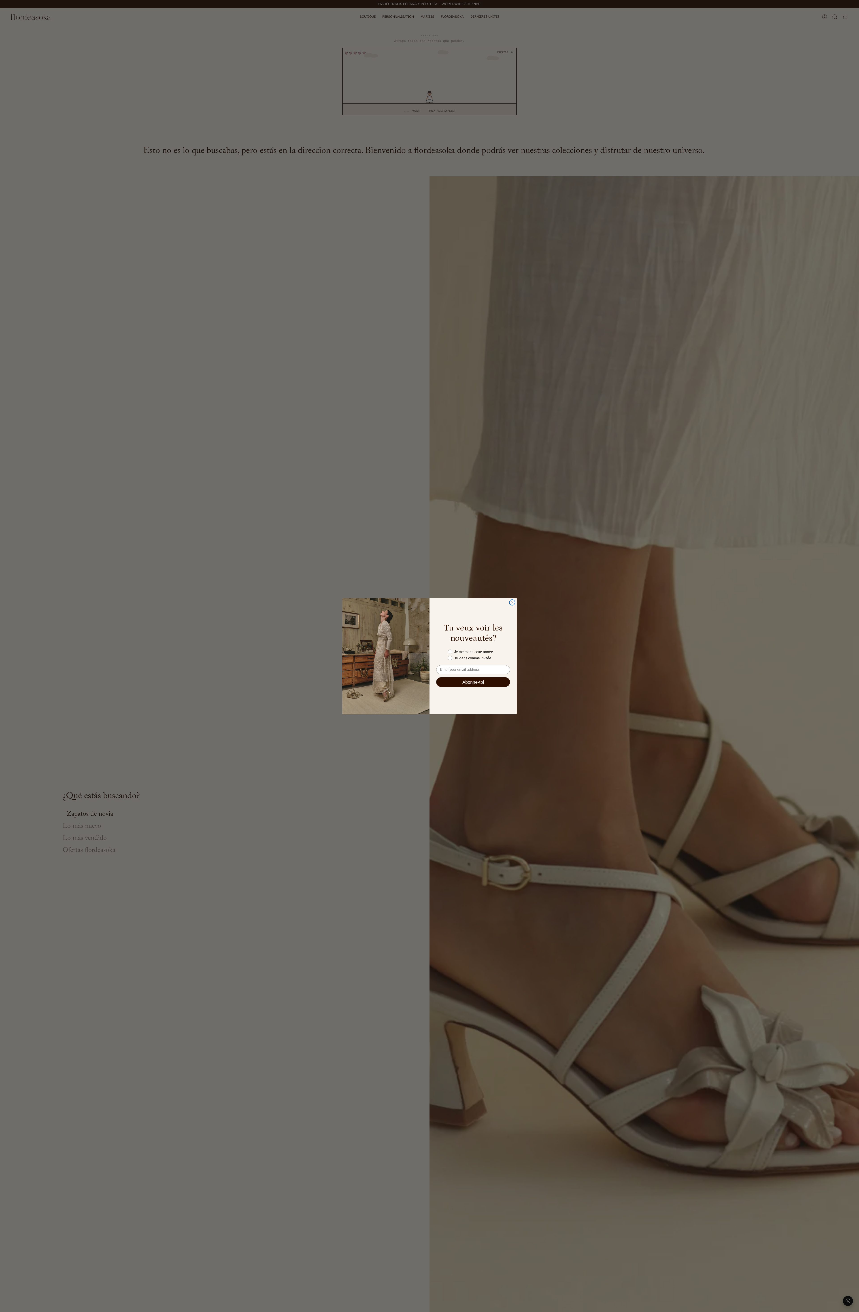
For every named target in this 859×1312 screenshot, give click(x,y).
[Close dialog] (512, 602)
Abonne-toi (473, 682)
